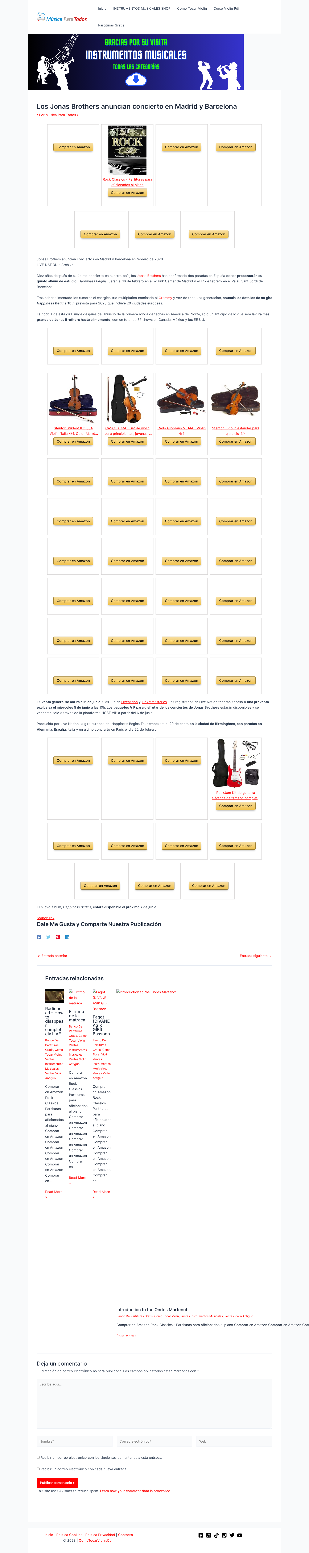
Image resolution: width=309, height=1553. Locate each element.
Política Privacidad (100, 1535)
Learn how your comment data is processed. (135, 1491)
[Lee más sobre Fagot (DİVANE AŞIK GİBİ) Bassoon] (102, 1000)
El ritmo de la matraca (77, 1015)
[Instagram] (208, 1535)
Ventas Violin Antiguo (238, 1316)
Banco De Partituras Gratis (51, 1044)
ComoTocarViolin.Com (97, 1540)
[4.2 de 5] (230, 815)
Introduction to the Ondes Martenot (151, 1309)
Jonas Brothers (149, 276)
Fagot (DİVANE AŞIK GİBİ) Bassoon (101, 1025)
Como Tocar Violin (166, 1316)
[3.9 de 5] (122, 450)
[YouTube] (239, 1535)
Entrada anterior (52, 955)
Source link (45, 918)
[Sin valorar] (68, 156)
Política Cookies (69, 1535)
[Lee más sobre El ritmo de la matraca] (78, 997)
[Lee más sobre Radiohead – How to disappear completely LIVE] (54, 996)
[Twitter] (48, 936)
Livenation (129, 702)
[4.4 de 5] (122, 201)
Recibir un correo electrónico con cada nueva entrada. (84, 1469)
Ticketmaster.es (154, 702)
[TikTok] (216, 1535)
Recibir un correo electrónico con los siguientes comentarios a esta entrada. (101, 1457)
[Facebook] (39, 936)
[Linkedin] (67, 936)
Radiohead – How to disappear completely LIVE (54, 1021)
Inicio (49, 1535)
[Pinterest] (58, 936)
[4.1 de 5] (176, 450)
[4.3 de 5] (68, 450)
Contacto (125, 1535)
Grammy (165, 298)
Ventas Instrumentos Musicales (54, 1063)
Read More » (53, 1194)
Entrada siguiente (256, 955)
